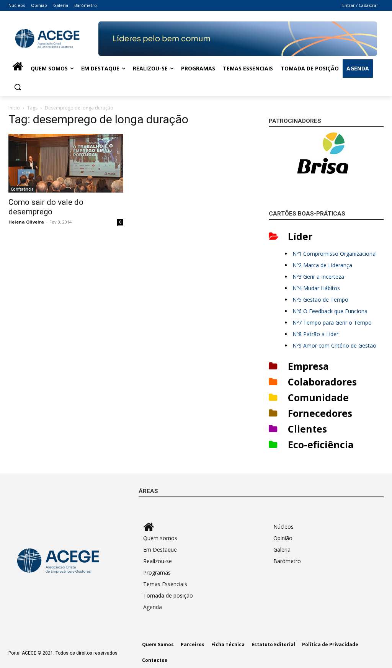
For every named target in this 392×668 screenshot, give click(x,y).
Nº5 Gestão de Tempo (320, 299)
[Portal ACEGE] (53, 39)
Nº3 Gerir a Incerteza (318, 276)
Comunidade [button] (318, 397)
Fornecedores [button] (320, 413)
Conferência (22, 189)
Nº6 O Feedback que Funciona (330, 311)
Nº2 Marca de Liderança (322, 265)
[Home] (17, 68)
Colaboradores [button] (322, 381)
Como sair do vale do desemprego (45, 207)
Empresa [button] (308, 365)
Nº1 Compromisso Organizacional (334, 253)
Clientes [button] (307, 428)
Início (14, 108)
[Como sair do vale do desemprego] (65, 163)
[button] (17, 87)
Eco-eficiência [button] (321, 444)
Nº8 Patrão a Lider (315, 334)
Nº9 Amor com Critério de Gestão (334, 345)
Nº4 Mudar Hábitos (316, 288)
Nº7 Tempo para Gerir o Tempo (332, 322)
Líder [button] (300, 236)
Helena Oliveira (26, 222)
